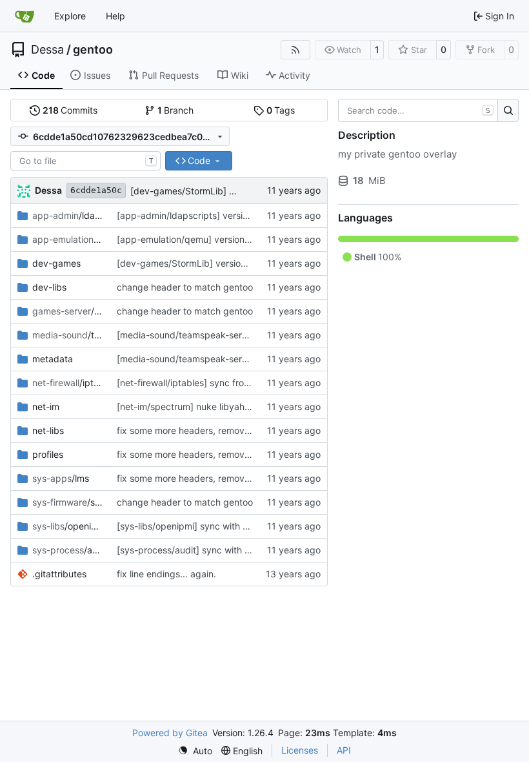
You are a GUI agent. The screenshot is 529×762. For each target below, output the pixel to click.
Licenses (299, 750)
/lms (60, 478)
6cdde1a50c (96, 190)
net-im (45, 406)
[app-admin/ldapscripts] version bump (198, 215)
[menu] (195, 750)
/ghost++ (68, 310)
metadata (52, 358)
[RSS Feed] (295, 49)
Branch (175, 110)
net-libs (48, 430)
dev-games (56, 263)
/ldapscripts (68, 215)
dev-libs (49, 287)
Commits (70, 110)
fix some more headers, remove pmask (199, 430)
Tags (280, 110)
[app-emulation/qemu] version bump (194, 239)
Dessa (47, 49)
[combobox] (85, 160)
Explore (70, 15)
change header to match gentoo (185, 287)
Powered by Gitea (170, 732)
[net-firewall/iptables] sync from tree (194, 382)
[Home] (24, 16)
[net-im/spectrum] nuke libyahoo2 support (206, 406)
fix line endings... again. (166, 573)
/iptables (68, 382)
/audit (68, 549)
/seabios (68, 502)
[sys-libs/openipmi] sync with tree (188, 525)
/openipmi (68, 525)
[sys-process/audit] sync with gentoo (195, 549)
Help (115, 15)
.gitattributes (59, 573)
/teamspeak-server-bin (68, 334)
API (344, 750)
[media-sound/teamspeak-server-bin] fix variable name (233, 334)
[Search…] (508, 110)
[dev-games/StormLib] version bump (208, 190)
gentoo (93, 49)
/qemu (68, 239)
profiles (47, 454)
